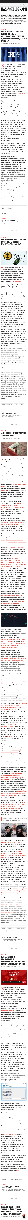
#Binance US (10, 928)
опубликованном (7, 291)
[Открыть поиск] (23, 1)
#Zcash (21, 404)
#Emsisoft (12, 1177)
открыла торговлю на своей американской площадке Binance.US (13, 566)
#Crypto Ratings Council (8, 211)
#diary (3, 928)
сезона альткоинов (7, 912)
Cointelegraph (16, 281)
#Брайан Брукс (20, 211)
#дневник (10, 931)
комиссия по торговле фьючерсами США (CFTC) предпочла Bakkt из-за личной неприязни (14, 891)
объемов (4, 490)
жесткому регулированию (17, 542)
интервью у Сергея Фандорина (11, 904)
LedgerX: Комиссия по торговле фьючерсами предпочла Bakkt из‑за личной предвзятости (11, 1210)
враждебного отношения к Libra (12, 540)
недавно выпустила (7, 1010)
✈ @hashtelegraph (22, 5)
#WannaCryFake (20, 1177)
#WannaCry (4, 1177)
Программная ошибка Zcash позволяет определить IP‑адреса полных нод (13, 241)
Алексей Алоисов (5, 247)
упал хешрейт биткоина (16, 547)
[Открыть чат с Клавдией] (24, 1216)
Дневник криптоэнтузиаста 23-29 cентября (13, 434)
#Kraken (4, 213)
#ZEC (16, 404)
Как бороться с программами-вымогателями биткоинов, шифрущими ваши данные (13, 960)
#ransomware (5, 1179)
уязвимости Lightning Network (11, 842)
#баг (3, 407)
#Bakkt (4, 931)
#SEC (3, 208)
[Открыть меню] (26, 1)
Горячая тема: (8, 14)
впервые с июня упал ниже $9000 (12, 595)
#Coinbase (9, 208)
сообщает (21, 93)
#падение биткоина (20, 928)
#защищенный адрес (7, 404)
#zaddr (8, 407)
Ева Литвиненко (5, 43)
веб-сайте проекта (9, 1134)
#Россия (13, 5)
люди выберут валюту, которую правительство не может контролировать (14, 793)
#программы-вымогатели (17, 1179)
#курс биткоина (5, 5)
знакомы (10, 736)
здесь (18, 1170)
